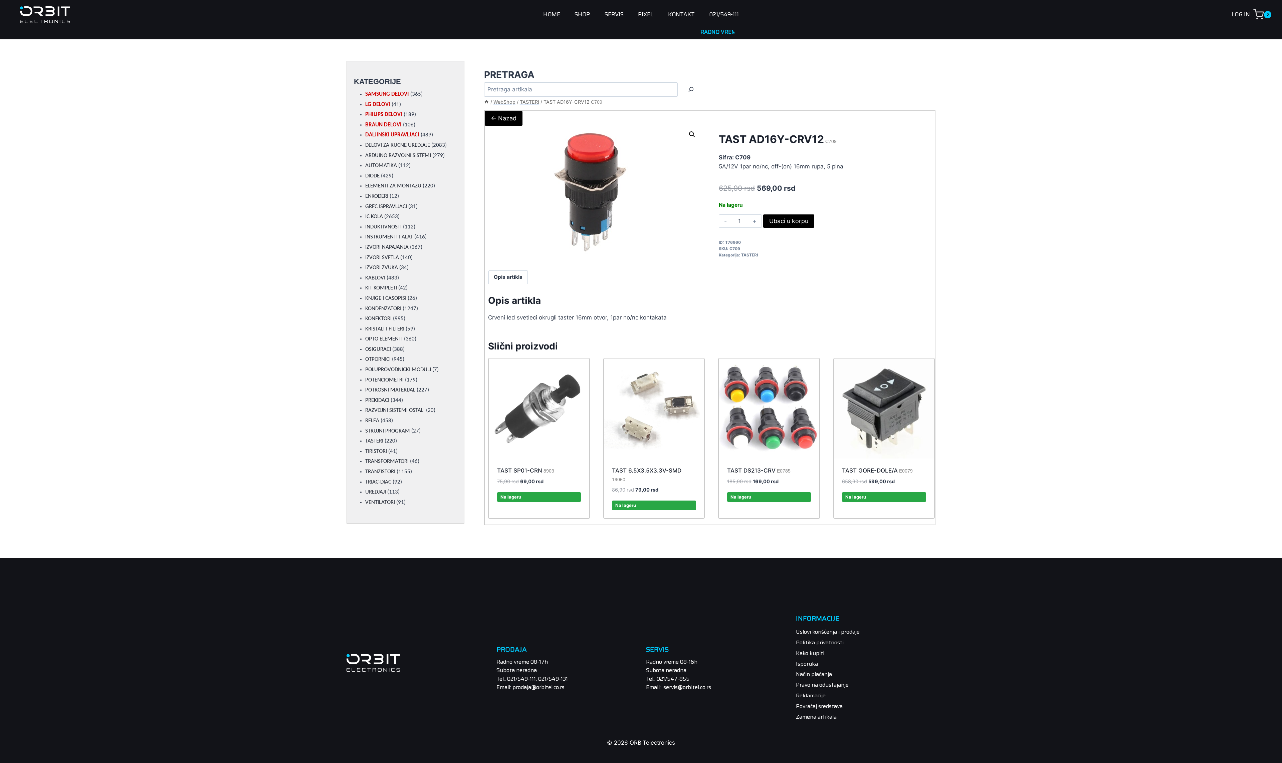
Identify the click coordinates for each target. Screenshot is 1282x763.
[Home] (486, 102)
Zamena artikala (816, 717)
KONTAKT (681, 15)
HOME (551, 15)
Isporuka (807, 664)
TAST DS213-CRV (759, 470)
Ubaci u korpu (788, 220)
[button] (692, 134)
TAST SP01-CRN (525, 470)
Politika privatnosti (820, 642)
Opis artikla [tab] (508, 277)
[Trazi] (691, 89)
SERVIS (614, 15)
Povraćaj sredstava (819, 706)
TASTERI (749, 254)
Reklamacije (811, 695)
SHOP (582, 15)
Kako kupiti (810, 653)
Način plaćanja (814, 674)
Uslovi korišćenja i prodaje (828, 632)
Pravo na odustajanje (822, 685)
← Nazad (503, 118)
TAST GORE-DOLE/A (877, 470)
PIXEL (645, 15)
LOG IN (1241, 14)
